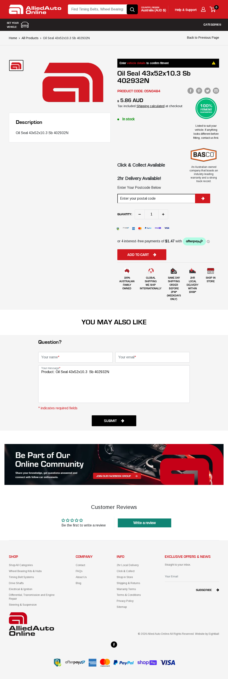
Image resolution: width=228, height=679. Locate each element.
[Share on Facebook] (190, 91)
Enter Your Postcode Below (139, 187)
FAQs (79, 571)
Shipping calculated (150, 106)
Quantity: (124, 214)
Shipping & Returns (128, 583)
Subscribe (204, 590)
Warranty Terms (126, 589)
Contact (80, 565)
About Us (81, 577)
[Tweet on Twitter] (207, 91)
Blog (78, 583)
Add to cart (138, 255)
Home (13, 38)
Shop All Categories (21, 565)
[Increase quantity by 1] (163, 214)
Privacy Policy (125, 601)
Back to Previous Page (203, 37)
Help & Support (186, 10)
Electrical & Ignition (20, 589)
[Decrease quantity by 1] (139, 214)
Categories (212, 24)
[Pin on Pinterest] (199, 91)
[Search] (132, 9)
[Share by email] (216, 91)
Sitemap (122, 607)
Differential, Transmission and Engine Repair (32, 596)
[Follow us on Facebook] (114, 644)
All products (30, 38)
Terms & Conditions (129, 595)
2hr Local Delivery (128, 565)
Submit (110, 421)
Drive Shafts (16, 583)
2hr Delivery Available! (139, 178)
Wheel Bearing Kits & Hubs (25, 571)
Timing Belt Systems (21, 577)
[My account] (203, 9)
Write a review (144, 523)
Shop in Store (125, 577)
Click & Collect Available (141, 165)
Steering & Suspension (23, 604)
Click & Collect (125, 571)
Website (200, 633)
